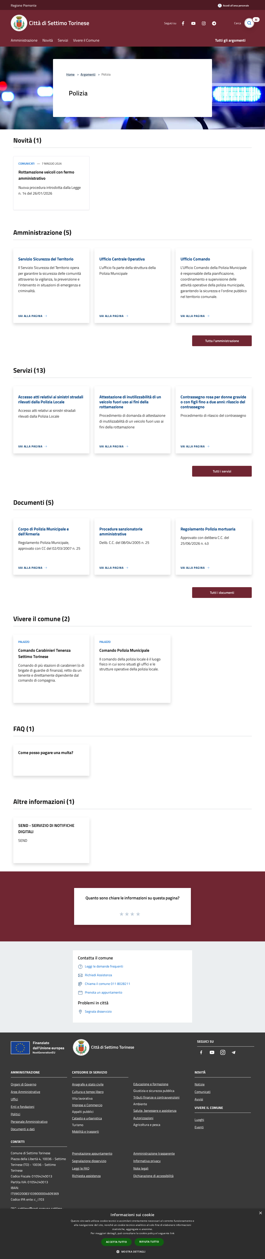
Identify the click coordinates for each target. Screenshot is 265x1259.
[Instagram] (202, 23)
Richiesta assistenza (86, 1175)
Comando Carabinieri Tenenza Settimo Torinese (44, 653)
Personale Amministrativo (29, 1121)
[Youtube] (192, 23)
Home (70, 74)
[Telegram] (212, 23)
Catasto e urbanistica (87, 1118)
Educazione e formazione (150, 1084)
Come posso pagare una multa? (45, 752)
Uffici (14, 1099)
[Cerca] (249, 23)
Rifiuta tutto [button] (149, 1241)
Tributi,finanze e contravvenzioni (156, 1097)
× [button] (260, 1213)
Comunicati (26, 163)
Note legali (140, 1168)
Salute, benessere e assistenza (154, 1110)
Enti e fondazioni (22, 1106)
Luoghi (199, 1119)
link (172, 1233)
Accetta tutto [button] (116, 1242)
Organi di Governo (23, 1084)
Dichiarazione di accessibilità (153, 1175)
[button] (132, 1251)
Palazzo (23, 642)
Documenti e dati (23, 1128)
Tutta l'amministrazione (222, 340)
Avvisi (199, 1099)
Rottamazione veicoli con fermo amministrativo (46, 175)
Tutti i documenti (222, 592)
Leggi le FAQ (80, 1168)
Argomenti (88, 74)
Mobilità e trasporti (85, 1131)
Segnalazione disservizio (89, 1160)
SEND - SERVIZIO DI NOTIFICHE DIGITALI (46, 828)
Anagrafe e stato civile (88, 1084)
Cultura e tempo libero (88, 1091)
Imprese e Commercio (87, 1104)
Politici (15, 1114)
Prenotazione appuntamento (92, 1153)
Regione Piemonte (23, 5)
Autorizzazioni (143, 1118)
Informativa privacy (147, 1160)
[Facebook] (181, 23)
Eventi (199, 1127)
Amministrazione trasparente (154, 1153)
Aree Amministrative (25, 1091)
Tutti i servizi (222, 471)
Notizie (200, 1084)
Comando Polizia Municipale (124, 650)
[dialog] (132, 1234)
